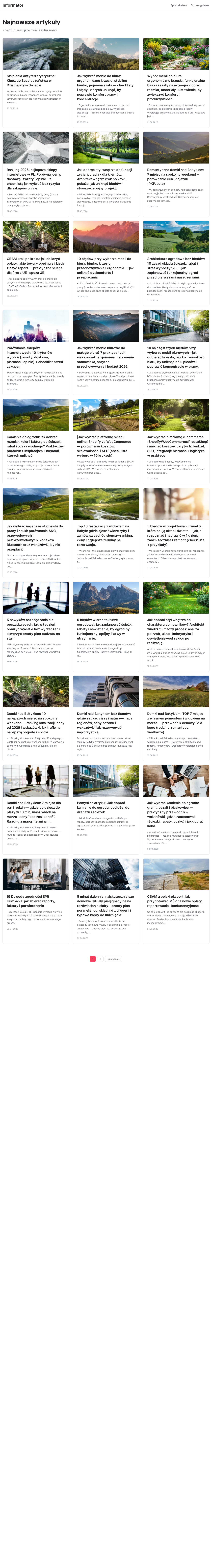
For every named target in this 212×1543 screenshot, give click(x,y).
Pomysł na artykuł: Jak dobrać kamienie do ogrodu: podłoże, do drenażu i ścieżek (103, 807)
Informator (13, 5)
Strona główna (200, 5)
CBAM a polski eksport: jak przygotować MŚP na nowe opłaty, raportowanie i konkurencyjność (175, 901)
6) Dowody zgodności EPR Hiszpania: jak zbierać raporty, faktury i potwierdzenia (31, 901)
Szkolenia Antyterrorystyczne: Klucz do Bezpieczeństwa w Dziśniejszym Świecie (31, 80)
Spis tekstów (179, 5)
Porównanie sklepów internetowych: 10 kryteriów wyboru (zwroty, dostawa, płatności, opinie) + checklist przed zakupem (35, 357)
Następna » (113, 959)
